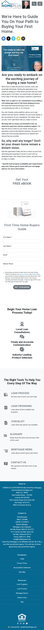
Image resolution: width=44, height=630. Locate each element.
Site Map (22, 572)
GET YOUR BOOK (22, 287)
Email (5, 255)
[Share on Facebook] (4, 38)
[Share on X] (8, 38)
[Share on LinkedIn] (13, 38)
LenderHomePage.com (28, 627)
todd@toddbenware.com (22, 539)
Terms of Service (24, 274)
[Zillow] (27, 623)
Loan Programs (22, 584)
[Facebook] (17, 623)
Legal (22, 559)
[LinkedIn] (23, 623)
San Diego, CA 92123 (22, 502)
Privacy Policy (36, 274)
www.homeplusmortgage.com (22, 490)
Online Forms (22, 598)
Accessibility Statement (22, 568)
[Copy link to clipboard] (23, 38)
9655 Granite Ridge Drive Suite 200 (22, 500)
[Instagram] (20, 623)
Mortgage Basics (22, 593)
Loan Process (22, 589)
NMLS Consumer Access (22, 505)
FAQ (22, 602)
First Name (7, 237)
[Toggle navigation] (39, 4)
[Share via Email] (18, 38)
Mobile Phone (8, 264)
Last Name (7, 246)
